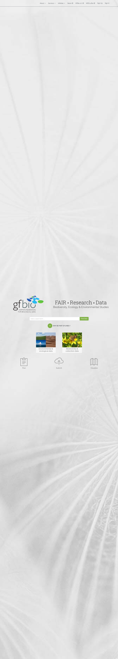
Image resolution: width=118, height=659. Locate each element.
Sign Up (100, 3)
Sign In (107, 3)
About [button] (42, 3)
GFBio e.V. (78, 3)
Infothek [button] (61, 3)
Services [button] (51, 3)
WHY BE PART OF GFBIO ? (61, 326)
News (69, 3)
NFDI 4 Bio (90, 3)
